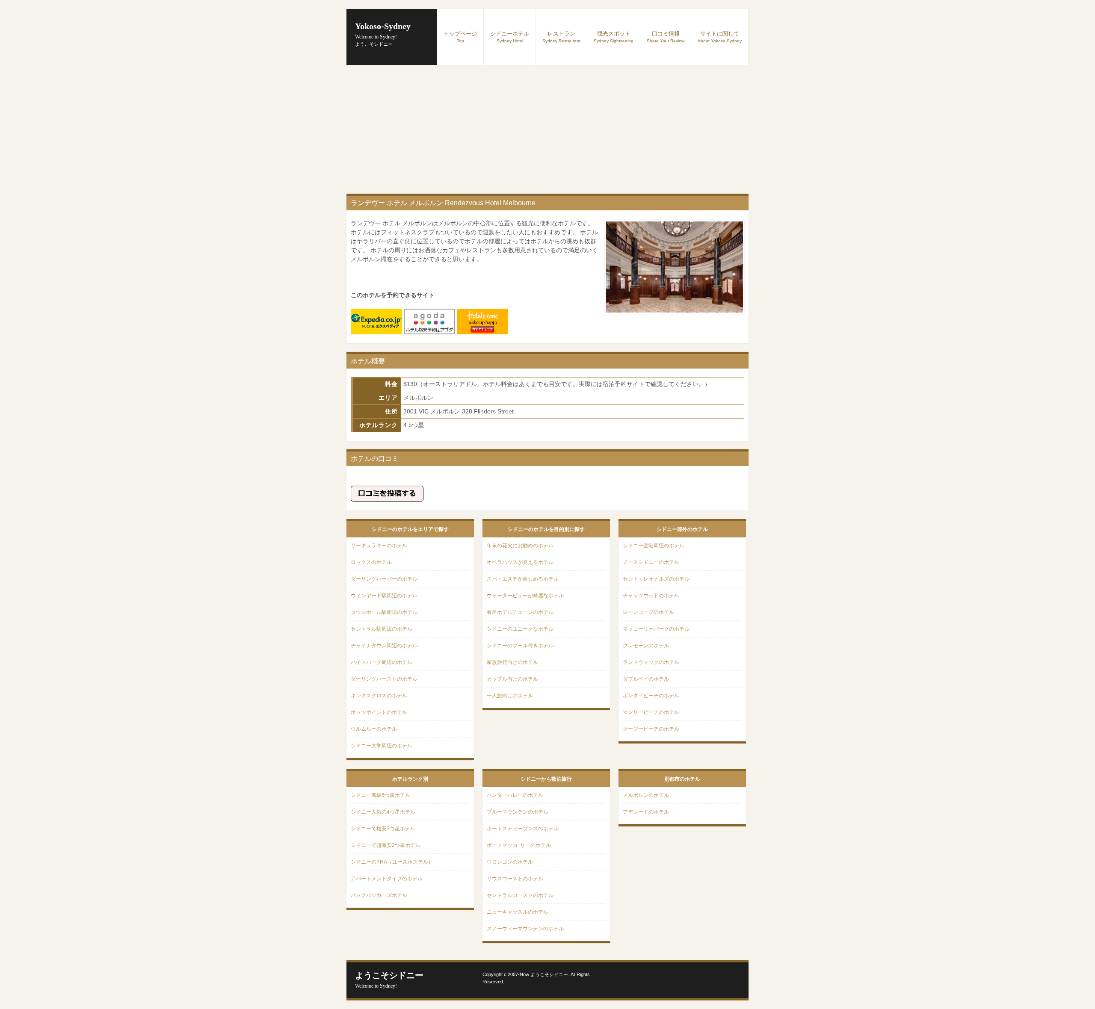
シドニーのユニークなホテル (520, 629)
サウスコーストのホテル (515, 879)
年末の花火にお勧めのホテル (520, 546)
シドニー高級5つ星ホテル (380, 795)
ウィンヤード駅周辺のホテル (384, 596)
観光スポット (613, 36)
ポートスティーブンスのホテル (523, 829)
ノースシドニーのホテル (651, 562)
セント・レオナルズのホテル (656, 579)
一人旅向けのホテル (510, 696)
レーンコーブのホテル (648, 612)
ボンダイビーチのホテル (651, 696)
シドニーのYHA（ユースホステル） (392, 862)
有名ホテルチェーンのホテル (520, 612)
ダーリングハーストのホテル (384, 679)
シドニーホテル (509, 36)
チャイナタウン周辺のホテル (384, 646)
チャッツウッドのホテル (651, 596)
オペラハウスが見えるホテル (520, 562)
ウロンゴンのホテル (510, 862)
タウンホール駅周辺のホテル (384, 612)
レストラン (561, 36)
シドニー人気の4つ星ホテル (383, 812)
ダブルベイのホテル (646, 679)
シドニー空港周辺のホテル (653, 546)
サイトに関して (720, 36)
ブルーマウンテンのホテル (517, 812)
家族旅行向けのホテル (512, 662)
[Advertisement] (547, 129)
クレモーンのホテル (646, 646)
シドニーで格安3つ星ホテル (383, 829)
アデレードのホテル (646, 812)
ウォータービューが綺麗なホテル (525, 596)
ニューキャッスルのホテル (517, 912)
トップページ (460, 36)
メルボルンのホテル (646, 795)
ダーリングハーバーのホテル (384, 579)
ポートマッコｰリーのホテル (519, 845)
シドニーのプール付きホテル (520, 646)
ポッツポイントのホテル (379, 712)
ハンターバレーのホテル (515, 795)
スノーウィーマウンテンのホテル (525, 929)
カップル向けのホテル (512, 679)
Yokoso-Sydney (383, 30)
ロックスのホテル (371, 562)
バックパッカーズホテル (379, 895)
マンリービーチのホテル (651, 712)
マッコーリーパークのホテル (656, 629)
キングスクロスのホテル (379, 696)
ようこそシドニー (389, 980)
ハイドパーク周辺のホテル (381, 662)
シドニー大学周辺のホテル (381, 746)
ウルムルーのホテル (374, 729)
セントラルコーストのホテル (520, 895)
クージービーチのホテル (651, 729)
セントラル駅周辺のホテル (381, 629)
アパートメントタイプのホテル (387, 879)
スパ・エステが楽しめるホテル (523, 579)
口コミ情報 (665, 36)
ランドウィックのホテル (651, 662)
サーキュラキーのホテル (379, 546)
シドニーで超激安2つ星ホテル (385, 845)
